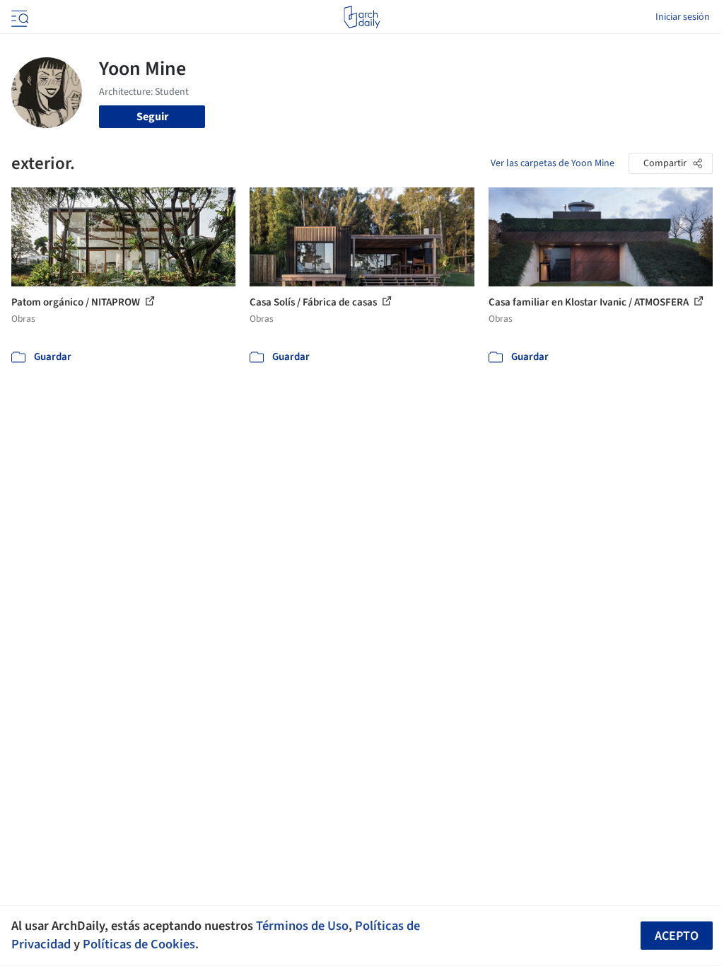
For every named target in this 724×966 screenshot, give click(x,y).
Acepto (677, 936)
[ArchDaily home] (362, 17)
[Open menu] (18, 17)
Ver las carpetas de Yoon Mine (552, 163)
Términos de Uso (302, 925)
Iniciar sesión (682, 17)
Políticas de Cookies (139, 944)
